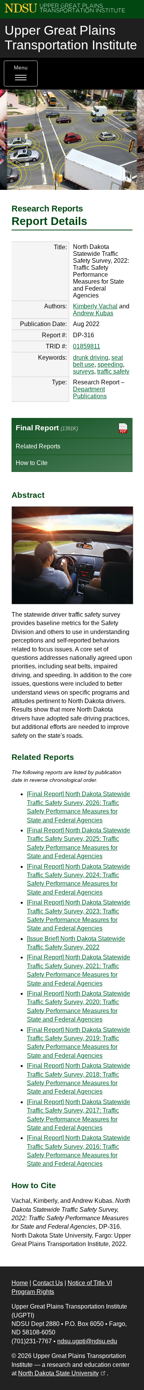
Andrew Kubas (93, 313)
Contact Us (48, 1283)
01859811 (86, 346)
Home (20, 1283)
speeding (110, 364)
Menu (21, 68)
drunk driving (90, 357)
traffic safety (113, 371)
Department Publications (90, 392)
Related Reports (38, 446)
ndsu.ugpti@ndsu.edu (87, 1341)
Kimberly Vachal (95, 306)
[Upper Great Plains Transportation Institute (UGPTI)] (65, 7)
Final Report (47, 428)
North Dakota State (62, 1373)
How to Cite (32, 463)
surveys (83, 371)
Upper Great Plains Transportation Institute (71, 37)
